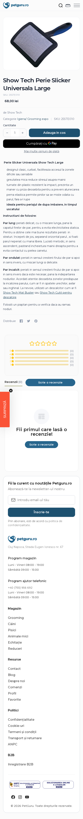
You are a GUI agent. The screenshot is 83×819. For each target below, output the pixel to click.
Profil (12, 693)
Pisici (12, 630)
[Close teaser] (11, 391)
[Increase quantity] (22, 133)
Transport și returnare (25, 738)
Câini (12, 624)
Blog (11, 675)
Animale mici (18, 636)
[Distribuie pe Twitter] (28, 321)
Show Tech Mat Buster (18, 292)
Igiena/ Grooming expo (32, 119)
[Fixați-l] (36, 321)
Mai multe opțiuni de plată (41, 151)
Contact (14, 669)
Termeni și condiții (22, 732)
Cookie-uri (16, 726)
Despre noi (16, 681)
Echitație (15, 642)
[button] (5, 409)
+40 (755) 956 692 (20, 587)
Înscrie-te (41, 512)
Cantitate (9, 125)
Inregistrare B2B (20, 764)
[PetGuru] (16, 5)
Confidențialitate (21, 719)
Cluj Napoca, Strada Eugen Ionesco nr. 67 (35, 547)
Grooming (16, 618)
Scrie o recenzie (50, 382)
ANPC (12, 744)
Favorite (14, 699)
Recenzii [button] (13, 382)
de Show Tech (12, 112)
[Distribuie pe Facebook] (21, 321)
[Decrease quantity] (7, 133)
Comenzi (15, 687)
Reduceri (15, 648)
